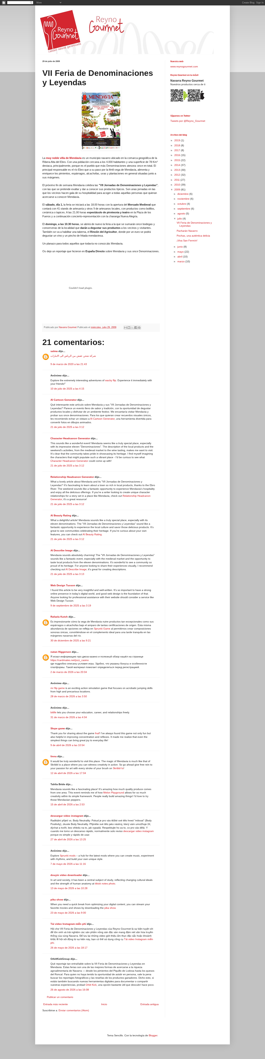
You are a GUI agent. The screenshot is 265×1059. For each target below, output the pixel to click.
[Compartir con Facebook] (136, 327)
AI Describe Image (61, 550)
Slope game (57, 728)
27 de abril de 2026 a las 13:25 (68, 839)
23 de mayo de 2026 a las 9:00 (68, 912)
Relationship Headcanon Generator (72, 476)
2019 (177, 140)
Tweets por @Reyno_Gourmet (187, 120)
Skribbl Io (118, 768)
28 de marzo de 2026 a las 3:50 (68, 696)
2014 (177, 165)
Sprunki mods (68, 855)
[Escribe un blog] (129, 327)
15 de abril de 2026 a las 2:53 (67, 804)
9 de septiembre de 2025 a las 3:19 (70, 605)
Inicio (104, 1004)
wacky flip (110, 380)
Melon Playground (113, 792)
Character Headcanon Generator (70, 438)
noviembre (183, 198)
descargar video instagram (66, 815)
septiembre (184, 208)
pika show (56, 899)
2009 (177, 189)
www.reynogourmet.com (184, 66)
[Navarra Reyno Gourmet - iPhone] (196, 101)
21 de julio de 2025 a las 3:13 (67, 574)
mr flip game (57, 688)
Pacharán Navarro (187, 230)
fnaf (97, 733)
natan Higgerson (60, 651)
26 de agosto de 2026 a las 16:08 (69, 989)
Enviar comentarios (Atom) (74, 1010)
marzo (181, 261)
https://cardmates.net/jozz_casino (69, 660)
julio (180, 218)
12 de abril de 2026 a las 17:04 (68, 773)
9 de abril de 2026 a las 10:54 (67, 745)
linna (53, 756)
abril (180, 256)
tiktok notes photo (105, 883)
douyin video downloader (66, 875)
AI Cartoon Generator (63, 399)
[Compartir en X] (132, 327)
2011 (177, 179)
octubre (182, 203)
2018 (177, 145)
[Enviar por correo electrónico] (125, 327)
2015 (177, 160)
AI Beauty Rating (60, 515)
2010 (177, 184)
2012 (177, 174)
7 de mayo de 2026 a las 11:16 (68, 863)
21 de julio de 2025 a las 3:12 (67, 427)
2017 (177, 150)
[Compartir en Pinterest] (139, 327)
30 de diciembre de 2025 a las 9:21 (70, 640)
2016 (177, 155)
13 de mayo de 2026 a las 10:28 (68, 888)
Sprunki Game (102, 628)
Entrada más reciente (55, 1004)
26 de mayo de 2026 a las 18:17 (68, 947)
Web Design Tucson (62, 585)
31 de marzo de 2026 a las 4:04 (68, 717)
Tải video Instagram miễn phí (68, 923)
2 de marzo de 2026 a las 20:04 (68, 672)
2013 (177, 169)
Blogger (153, 1035)
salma (54, 351)
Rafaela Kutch (59, 616)
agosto (181, 213)
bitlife (53, 712)
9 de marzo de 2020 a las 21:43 (68, 364)
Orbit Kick (91, 984)
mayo (180, 251)
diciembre (183, 193)
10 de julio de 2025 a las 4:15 (67, 388)
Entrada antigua (149, 1004)
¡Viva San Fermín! (187, 240)
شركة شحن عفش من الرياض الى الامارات (73, 355)
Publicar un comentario (60, 997)
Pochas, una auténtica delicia (193, 235)
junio (180, 246)
